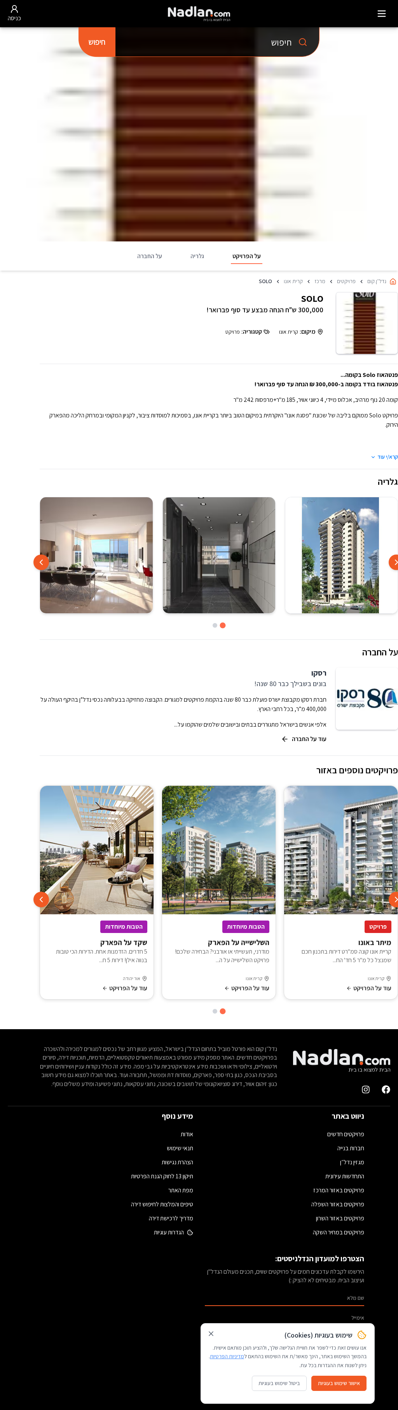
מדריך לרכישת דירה (171, 1218)
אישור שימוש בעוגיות (339, 1383)
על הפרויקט (246, 256)
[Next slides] (41, 562)
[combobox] (217, 42)
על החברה (149, 256)
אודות (187, 1134)
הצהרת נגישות (177, 1162)
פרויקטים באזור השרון (340, 1218)
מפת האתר (180, 1190)
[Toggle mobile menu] (381, 13)
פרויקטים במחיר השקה (338, 1232)
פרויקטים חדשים (345, 1134)
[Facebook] (386, 1089)
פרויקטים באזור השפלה (337, 1204)
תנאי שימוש (180, 1148)
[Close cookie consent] (211, 1334)
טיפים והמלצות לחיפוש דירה (162, 1204)
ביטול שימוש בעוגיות (279, 1383)
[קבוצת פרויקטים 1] (223, 1011)
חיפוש (96, 42)
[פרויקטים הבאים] (41, 899)
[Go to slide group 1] (223, 625)
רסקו (318, 673)
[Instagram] (365, 1089)
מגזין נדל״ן (352, 1162)
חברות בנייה (350, 1148)
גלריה (197, 256)
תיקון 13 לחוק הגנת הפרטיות (162, 1176)
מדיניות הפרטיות (227, 1356)
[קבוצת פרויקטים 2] (215, 1011)
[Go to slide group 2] (215, 625)
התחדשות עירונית (344, 1176)
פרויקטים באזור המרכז (338, 1190)
